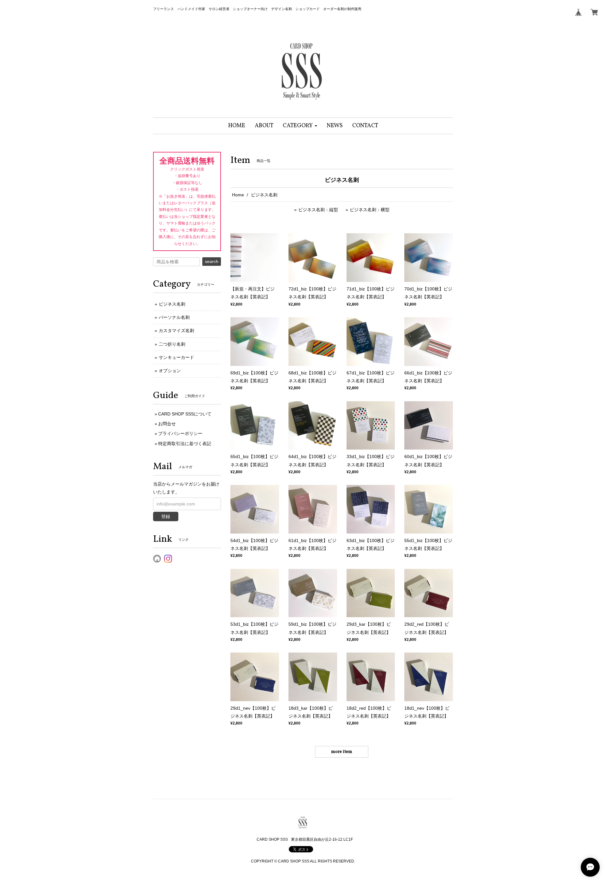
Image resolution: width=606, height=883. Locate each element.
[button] (300, 126)
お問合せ (167, 423)
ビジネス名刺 (172, 304)
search (211, 261)
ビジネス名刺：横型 (369, 209)
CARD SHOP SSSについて (184, 413)
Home (238, 194)
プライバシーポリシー (180, 433)
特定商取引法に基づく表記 (184, 443)
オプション (170, 370)
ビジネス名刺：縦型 (318, 209)
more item (341, 752)
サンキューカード (176, 357)
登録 (165, 516)
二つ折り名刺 (172, 344)
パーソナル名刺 (174, 317)
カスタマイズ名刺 (176, 330)
